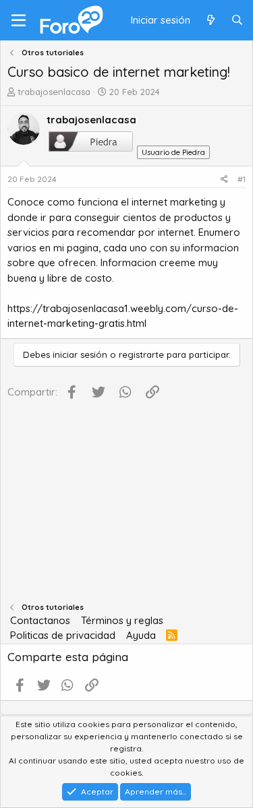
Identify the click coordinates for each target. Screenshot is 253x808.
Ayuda (141, 635)
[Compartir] (224, 179)
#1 (241, 179)
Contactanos (40, 620)
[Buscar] (237, 20)
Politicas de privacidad (62, 635)
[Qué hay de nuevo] (210, 20)
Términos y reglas (122, 620)
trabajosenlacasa (54, 91)
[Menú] (18, 20)
